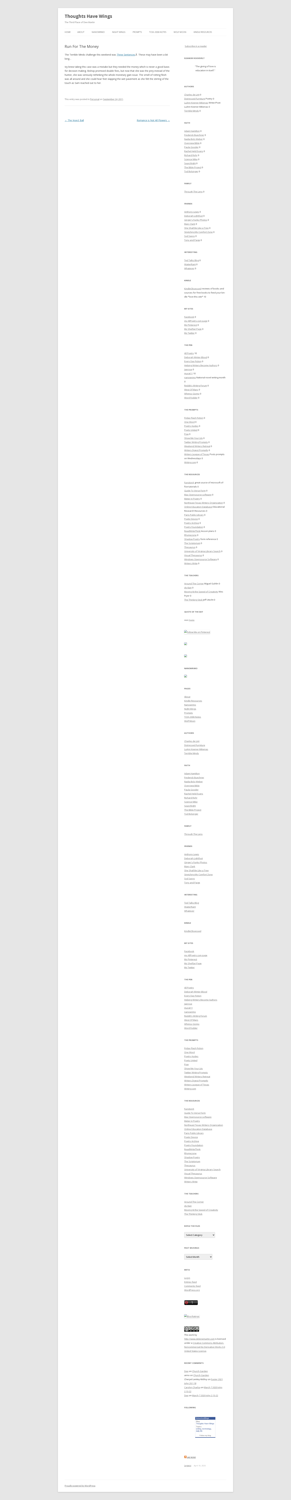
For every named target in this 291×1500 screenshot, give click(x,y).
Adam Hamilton (192, 131)
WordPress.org (192, 1290)
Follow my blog (205, 1435)
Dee (186, 1371)
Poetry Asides (191, 425)
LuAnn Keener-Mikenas (196, 102)
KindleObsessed (192, 288)
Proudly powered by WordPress (80, 1485)
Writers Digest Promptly (196, 450)
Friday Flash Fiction (193, 417)
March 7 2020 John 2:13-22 (205, 1395)
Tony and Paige (192, 240)
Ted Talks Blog (191, 260)
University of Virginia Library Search (202, 551)
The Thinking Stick (193, 599)
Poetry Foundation (193, 527)
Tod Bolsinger (191, 171)
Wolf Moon (180, 32)
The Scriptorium (192, 543)
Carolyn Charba (192, 1387)
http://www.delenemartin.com (199, 1338)
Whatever (189, 268)
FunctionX (189, 482)
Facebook (189, 316)
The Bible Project (192, 167)
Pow (186, 434)
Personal (94, 99)
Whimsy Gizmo (191, 393)
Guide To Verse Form (195, 490)
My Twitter (189, 333)
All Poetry (189, 353)
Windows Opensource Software (200, 559)
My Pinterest (190, 324)
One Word (189, 421)
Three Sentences (126, 54)
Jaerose (188, 369)
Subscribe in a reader (196, 46)
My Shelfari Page (193, 329)
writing (198, 1429)
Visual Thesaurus (193, 555)
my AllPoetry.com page (195, 320)
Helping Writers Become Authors (200, 365)
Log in (187, 1277)
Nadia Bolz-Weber (193, 139)
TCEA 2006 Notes (157, 32)
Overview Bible (192, 143)
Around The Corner (194, 583)
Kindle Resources (203, 32)
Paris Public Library (194, 514)
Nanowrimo (98, 32)
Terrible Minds (191, 110)
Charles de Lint (191, 94)
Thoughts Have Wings (88, 16)
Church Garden (200, 1371)
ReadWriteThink (192, 531)
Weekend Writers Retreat (197, 446)
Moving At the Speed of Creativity (201, 591)
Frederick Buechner (194, 135)
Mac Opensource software (198, 494)
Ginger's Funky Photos (195, 219)
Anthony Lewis (191, 211)
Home (68, 32)
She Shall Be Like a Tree (196, 227)
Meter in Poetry (192, 498)
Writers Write (191, 563)
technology (206, 1429)
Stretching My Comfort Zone (198, 232)
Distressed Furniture (194, 98)
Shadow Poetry (192, 539)
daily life (199, 1431)
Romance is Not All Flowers (153, 120)
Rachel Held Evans (193, 151)
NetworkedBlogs (202, 1418)
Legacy (187, 1465)
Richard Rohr (190, 155)
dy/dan (188, 587)
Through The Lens (193, 191)
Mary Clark (189, 223)
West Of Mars (191, 389)
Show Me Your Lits (193, 438)
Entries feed (190, 1281)
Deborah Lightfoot (193, 215)
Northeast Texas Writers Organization (203, 502)
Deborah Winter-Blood (195, 357)
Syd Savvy (189, 236)
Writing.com (190, 462)
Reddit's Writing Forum (195, 385)
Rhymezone (190, 535)
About (80, 32)
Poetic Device (191, 518)
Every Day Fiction (192, 361)
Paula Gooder (191, 147)
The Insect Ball (74, 120)
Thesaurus (189, 547)
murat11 (188, 373)
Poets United (190, 430)
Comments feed (192, 1286)
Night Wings (118, 32)
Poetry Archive (191, 522)
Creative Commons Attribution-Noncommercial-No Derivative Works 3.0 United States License (204, 1347)
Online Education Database (198, 506)
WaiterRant (190, 264)
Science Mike (191, 159)
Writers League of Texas (196, 454)
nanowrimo (190, 377)
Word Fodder (191, 397)
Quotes (192, 620)
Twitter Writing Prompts (196, 442)
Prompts (137, 32)
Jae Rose (191, 1457)
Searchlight (190, 163)
